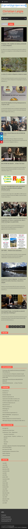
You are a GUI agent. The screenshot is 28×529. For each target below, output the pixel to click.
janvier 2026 (5, 467)
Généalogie (5, 408)
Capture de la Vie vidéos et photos (10, 398)
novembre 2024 (6, 479)
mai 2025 (5, 473)
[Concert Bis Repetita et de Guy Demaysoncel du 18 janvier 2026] (14, 93)
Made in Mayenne (6, 453)
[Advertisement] (14, 349)
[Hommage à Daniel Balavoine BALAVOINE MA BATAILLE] (14, 123)
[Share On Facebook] (1, 133)
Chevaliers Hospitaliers (9, 434)
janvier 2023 (5, 491)
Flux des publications (6, 517)
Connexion (3, 515)
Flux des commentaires (6, 519)
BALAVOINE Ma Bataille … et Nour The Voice (12, 163)
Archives (4, 392)
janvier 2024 (5, 485)
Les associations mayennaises (9, 412)
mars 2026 (5, 465)
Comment (11, 47)
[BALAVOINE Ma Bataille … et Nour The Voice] (14, 154)
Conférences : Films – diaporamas (10, 432)
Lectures (4, 410)
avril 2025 (5, 475)
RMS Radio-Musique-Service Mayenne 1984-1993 (13, 420)
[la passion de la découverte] (0, 144)
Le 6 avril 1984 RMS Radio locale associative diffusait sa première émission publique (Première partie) (13, 188)
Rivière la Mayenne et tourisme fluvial (11, 418)
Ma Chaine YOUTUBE (7, 449)
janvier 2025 (5, 477)
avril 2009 (5, 503)
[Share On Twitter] (1, 136)
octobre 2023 (5, 487)
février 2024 (5, 483)
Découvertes (5, 404)
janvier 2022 (5, 495)
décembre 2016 (6, 499)
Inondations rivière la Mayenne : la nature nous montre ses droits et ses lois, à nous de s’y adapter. (13, 280)
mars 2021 (5, 496)
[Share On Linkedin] (1, 139)
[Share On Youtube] (1, 141)
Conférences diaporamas (8, 402)
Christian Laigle (13, 11)
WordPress (11, 527)
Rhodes (5, 443)
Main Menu (6, 18)
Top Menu (6, 1)
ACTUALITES (5, 428)
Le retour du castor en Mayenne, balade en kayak (14, 74)
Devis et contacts (6, 406)
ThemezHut (24, 527)
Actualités (5, 390)
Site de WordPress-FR (6, 521)
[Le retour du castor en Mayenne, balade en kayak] (14, 64)
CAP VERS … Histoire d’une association (11, 250)
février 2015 (5, 500)
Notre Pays (5, 416)
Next (21, 326)
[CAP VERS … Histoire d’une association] (14, 241)
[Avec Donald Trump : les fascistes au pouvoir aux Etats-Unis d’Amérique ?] (14, 301)
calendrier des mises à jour (8, 430)
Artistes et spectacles (7, 396)
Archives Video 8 (6, 394)
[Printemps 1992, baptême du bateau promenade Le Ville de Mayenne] (14, 34)
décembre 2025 (6, 469)
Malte (5, 439)
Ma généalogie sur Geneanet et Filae (11, 451)
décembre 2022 (6, 493)
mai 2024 (5, 481)
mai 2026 (5, 463)
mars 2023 (5, 489)
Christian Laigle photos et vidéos (10, 400)
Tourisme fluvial (6, 455)
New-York (6, 441)
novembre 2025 (6, 471)
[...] (3, 52)
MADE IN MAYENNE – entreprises (10, 414)
